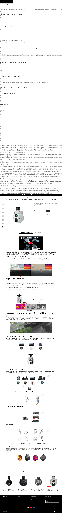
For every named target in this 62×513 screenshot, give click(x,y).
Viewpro (6, 511)
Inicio (34, 203)
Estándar (48, 210)
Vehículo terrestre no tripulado (38, 199)
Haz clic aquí (33, 194)
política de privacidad (6, 499)
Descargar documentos (20, 499)
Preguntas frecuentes (20, 504)
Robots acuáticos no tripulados (27, 199)
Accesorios (18, 199)
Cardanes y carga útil (12, 199)
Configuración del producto (21, 498)
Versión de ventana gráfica (55, 210)
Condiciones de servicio (6, 501)
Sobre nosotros (54, 199)
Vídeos (45, 199)
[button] (58, 197)
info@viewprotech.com (36, 499)
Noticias (49, 199)
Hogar (7, 199)
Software (18, 501)
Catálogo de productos (20, 502)
